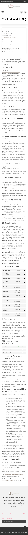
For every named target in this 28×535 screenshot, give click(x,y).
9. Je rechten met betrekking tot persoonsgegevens (10, 48)
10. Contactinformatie (8, 51)
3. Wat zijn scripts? (7, 35)
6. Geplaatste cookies (7, 42)
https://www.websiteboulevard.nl (11, 72)
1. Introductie (5, 31)
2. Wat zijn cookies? (7, 33)
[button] (25, 12)
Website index (8, 529)
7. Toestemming (6, 44)
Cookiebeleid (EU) (18, 529)
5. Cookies (5, 39)
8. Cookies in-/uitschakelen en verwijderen (13, 46)
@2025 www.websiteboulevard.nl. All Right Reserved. (14, 532)
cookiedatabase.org (7, 480)
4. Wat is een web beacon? (9, 37)
